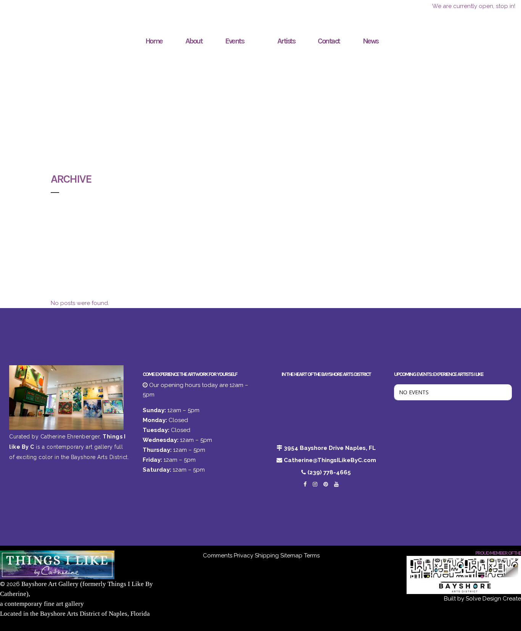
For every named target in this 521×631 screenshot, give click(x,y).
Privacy (243, 555)
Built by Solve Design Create (482, 598)
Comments (217, 555)
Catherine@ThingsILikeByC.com (330, 460)
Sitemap (291, 555)
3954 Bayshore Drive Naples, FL (330, 448)
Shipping (267, 555)
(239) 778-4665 (329, 472)
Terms (312, 555)
